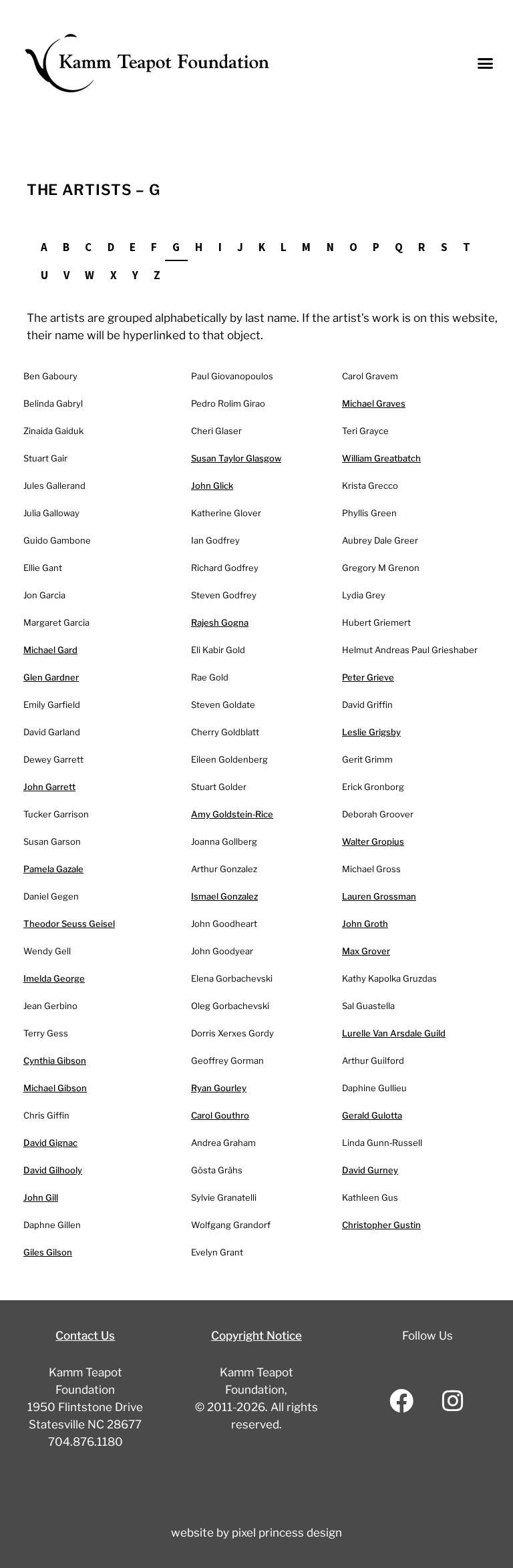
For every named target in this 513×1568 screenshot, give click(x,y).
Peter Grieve (368, 677)
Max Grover (366, 951)
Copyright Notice (256, 1335)
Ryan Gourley (218, 1088)
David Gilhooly (52, 1170)
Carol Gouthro (220, 1115)
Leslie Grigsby (371, 732)
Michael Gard (50, 649)
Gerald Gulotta (372, 1115)
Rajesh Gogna (219, 622)
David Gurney (370, 1170)
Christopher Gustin (381, 1224)
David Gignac (50, 1142)
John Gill (40, 1197)
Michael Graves (373, 403)
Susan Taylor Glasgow (236, 458)
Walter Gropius (373, 841)
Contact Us (85, 1335)
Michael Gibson (55, 1088)
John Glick (212, 485)
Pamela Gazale (53, 868)
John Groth (365, 923)
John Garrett (49, 786)
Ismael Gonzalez (224, 896)
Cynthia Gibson (54, 1060)
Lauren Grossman (379, 896)
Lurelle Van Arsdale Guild (394, 1033)
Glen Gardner (51, 677)
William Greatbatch (381, 458)
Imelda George (54, 978)
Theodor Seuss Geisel (69, 923)
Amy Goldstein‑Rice (232, 814)
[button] (485, 63)
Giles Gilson (47, 1252)
